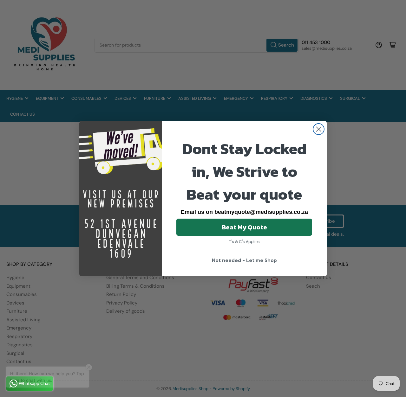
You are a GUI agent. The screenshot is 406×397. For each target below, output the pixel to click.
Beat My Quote (244, 227)
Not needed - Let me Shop (244, 260)
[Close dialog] (318, 129)
